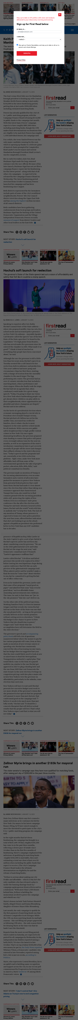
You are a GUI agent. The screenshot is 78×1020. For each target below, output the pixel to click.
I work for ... (21, 36)
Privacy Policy (21, 60)
